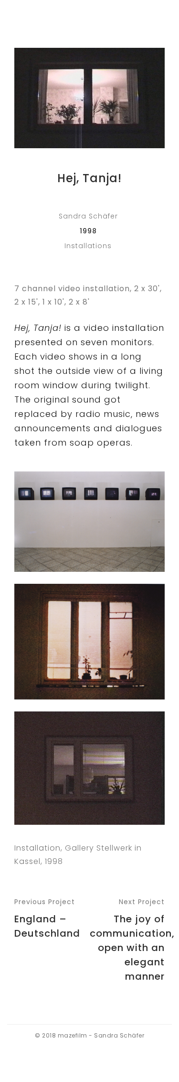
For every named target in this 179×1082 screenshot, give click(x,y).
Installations (88, 246)
